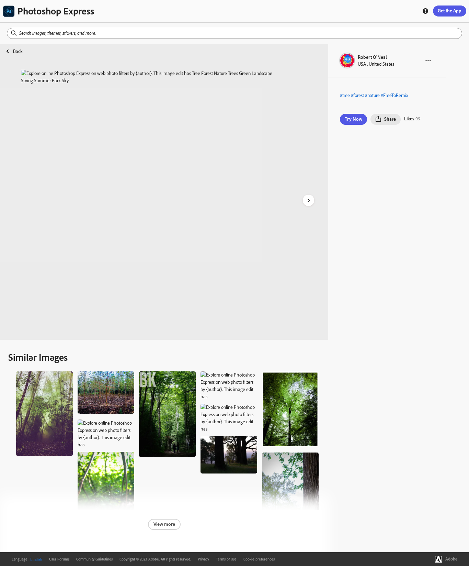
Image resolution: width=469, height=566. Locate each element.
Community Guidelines (94, 559)
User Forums (59, 559)
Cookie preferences (259, 559)
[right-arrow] (308, 200)
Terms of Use (226, 559)
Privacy (203, 559)
